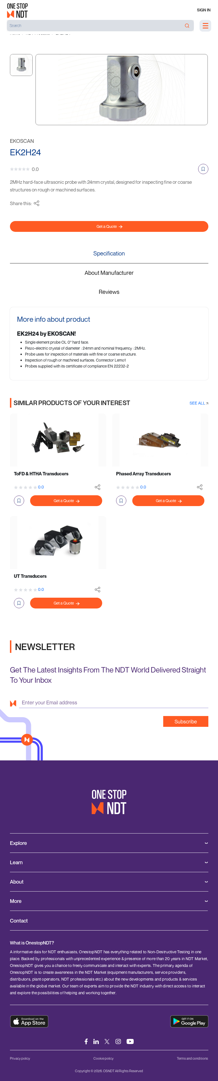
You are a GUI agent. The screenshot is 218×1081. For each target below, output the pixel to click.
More (16, 901)
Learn (16, 862)
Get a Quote (107, 226)
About (17, 882)
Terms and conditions (192, 1058)
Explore (18, 843)
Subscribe (186, 721)
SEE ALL (198, 403)
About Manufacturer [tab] (109, 272)
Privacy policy (20, 1058)
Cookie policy (103, 1058)
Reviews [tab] (109, 291)
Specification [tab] (109, 253)
